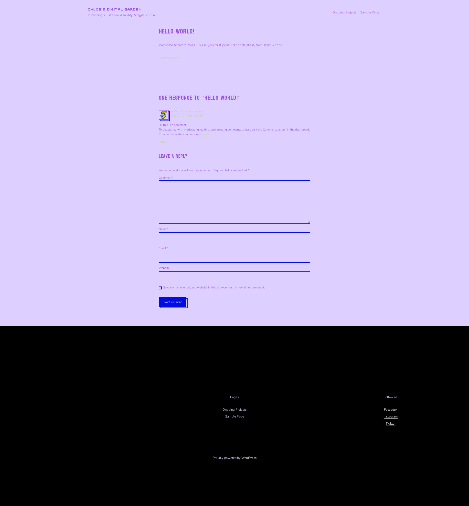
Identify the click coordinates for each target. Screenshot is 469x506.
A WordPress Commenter (187, 111)
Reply (162, 142)
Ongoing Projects (344, 12)
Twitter (390, 423)
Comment (166, 178)
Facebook (390, 409)
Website (164, 268)
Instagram (391, 416)
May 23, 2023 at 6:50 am (187, 116)
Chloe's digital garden (115, 9)
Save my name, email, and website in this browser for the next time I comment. (214, 287)
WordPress (248, 458)
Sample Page (369, 12)
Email (163, 248)
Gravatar (204, 134)
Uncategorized (169, 58)
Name (163, 229)
